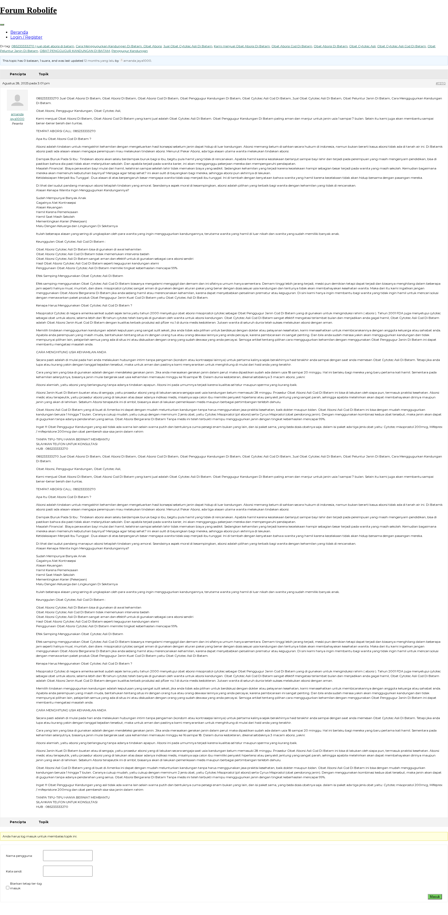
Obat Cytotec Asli (362, 46)
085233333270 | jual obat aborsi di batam (42, 46)
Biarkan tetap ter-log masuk (26, 886)
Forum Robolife (28, 10)
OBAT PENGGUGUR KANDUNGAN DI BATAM (75, 51)
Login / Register (26, 37)
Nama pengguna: (19, 856)
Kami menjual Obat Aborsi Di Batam (242, 46)
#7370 (441, 83)
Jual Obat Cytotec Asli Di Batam (187, 46)
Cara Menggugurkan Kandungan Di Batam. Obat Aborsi (119, 46)
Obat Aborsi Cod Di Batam (291, 46)
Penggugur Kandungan (129, 51)
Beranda (19, 32)
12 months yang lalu (99, 61)
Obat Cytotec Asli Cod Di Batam (401, 46)
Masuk (435, 897)
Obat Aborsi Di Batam (331, 46)
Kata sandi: (14, 871)
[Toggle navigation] (2, 24)
